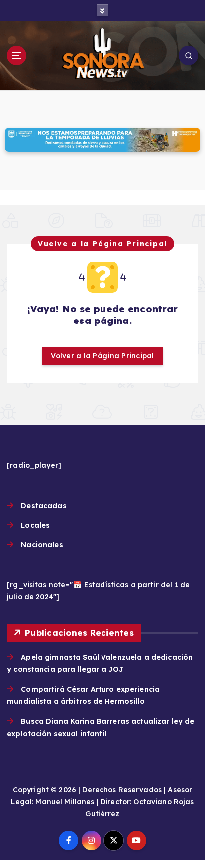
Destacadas (43, 505)
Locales (35, 525)
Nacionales (42, 544)
